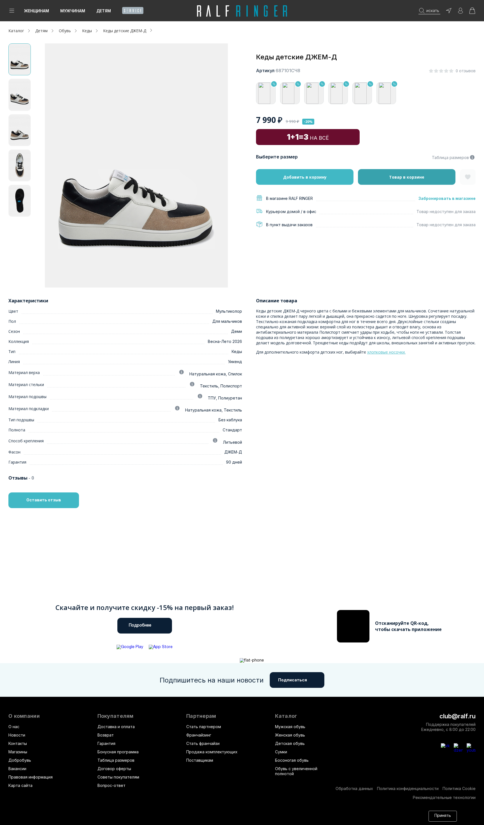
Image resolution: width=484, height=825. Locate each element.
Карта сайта (20, 785)
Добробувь (19, 760)
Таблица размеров (450, 157)
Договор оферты (114, 768)
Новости (16, 735)
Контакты (17, 743)
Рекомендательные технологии (444, 797)
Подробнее (140, 625)
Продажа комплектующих (212, 751)
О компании (24, 716)
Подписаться (292, 679)
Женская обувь (290, 735)
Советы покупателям (118, 777)
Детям (103, 10)
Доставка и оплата (116, 726)
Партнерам (201, 716)
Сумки (281, 751)
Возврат (105, 735)
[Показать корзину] (472, 12)
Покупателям (115, 716)
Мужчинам (72, 10)
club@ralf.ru (457, 716)
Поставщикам (199, 760)
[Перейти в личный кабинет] (460, 12)
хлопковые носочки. (386, 352)
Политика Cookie (459, 788)
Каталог (286, 716)
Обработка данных (354, 788)
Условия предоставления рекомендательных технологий (155, 819)
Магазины (17, 751)
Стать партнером (203, 726)
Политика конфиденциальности (408, 788)
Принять (442, 816)
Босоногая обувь (292, 760)
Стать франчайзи (203, 743)
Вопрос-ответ (111, 785)
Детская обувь (290, 743)
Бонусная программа (118, 751)
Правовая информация (30, 777)
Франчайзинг (198, 735)
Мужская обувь (290, 726)
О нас (13, 726)
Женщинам (36, 10)
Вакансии (17, 768)
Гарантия (106, 743)
